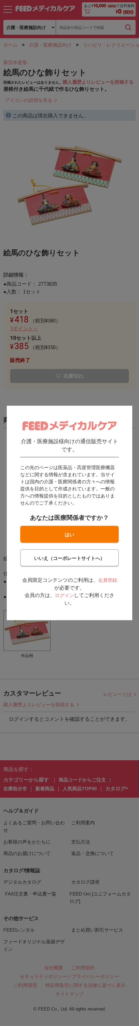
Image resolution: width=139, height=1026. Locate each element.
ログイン (64, 595)
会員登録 (107, 580)
